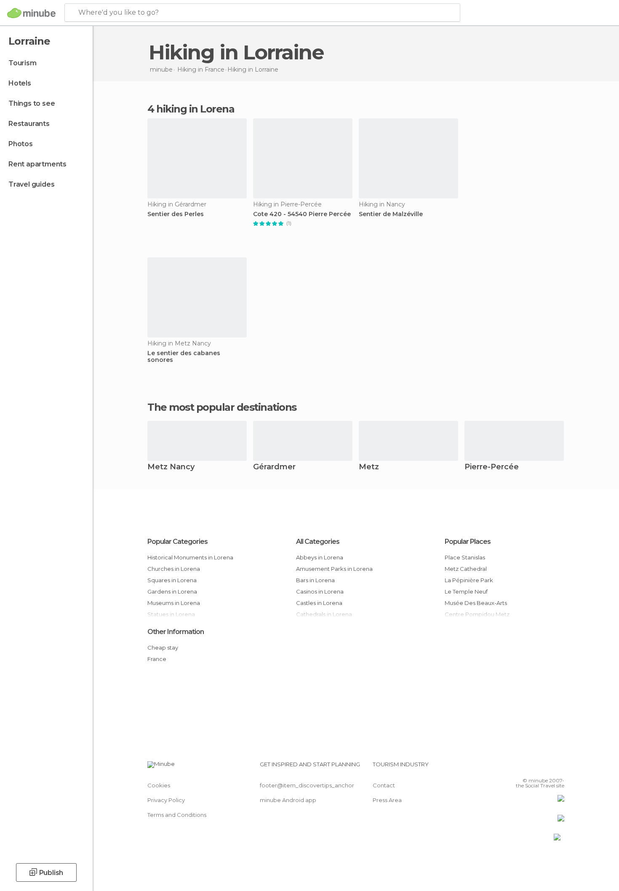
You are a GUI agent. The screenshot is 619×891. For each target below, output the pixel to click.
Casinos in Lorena (320, 591)
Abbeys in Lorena (319, 557)
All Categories (317, 542)
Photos (20, 144)
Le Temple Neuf (466, 591)
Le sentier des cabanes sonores (183, 357)
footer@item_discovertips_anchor (307, 785)
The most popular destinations (221, 407)
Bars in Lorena (315, 580)
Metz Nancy (171, 467)
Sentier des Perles (175, 214)
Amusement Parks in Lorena (334, 568)
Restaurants (29, 124)
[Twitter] (530, 767)
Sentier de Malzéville (391, 214)
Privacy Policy (166, 800)
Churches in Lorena (173, 568)
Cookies (158, 785)
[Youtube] (558, 767)
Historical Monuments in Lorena (190, 557)
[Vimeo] (544, 767)
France (156, 659)
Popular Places (468, 542)
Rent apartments (37, 164)
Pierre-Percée (491, 467)
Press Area (387, 800)
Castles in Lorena (319, 602)
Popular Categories (177, 542)
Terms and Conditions (176, 814)
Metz (369, 467)
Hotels (19, 83)
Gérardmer (274, 467)
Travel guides (31, 184)
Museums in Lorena (173, 602)
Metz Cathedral (466, 568)
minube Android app (288, 800)
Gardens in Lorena (172, 591)
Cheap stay (162, 647)
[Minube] (31, 13)
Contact (384, 785)
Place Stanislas (465, 557)
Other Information (175, 632)
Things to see (31, 103)
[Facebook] (516, 767)
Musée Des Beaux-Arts (476, 602)
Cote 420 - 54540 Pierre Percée (302, 214)
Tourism (22, 63)
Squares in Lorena (172, 580)
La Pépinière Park (469, 580)
